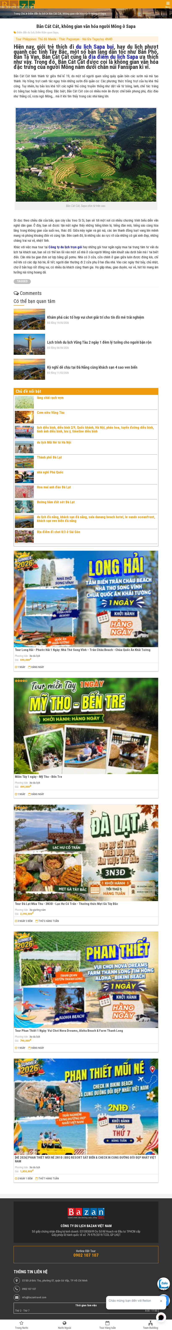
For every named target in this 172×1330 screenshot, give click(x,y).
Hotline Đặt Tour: (86, 1251)
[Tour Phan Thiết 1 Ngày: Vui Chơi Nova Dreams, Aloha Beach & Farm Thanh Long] (86, 980)
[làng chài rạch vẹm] (24, 402)
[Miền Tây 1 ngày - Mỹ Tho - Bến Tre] (86, 726)
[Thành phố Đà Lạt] (24, 462)
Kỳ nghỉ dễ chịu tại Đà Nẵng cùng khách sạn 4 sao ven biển (92, 367)
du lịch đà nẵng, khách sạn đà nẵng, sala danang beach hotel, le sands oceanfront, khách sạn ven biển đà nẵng (96, 519)
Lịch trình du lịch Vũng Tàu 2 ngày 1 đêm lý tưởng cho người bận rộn (99, 342)
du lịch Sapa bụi (95, 46)
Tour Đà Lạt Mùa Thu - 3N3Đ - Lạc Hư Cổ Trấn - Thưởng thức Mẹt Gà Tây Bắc (66, 904)
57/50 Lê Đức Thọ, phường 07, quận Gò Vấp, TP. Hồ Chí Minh (54, 1280)
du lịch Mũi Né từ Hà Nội (54, 442)
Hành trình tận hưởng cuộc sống (17, 7)
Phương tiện (21, 655)
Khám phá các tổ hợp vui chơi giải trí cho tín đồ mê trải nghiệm (95, 317)
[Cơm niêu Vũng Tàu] (24, 417)
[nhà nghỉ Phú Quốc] (24, 476)
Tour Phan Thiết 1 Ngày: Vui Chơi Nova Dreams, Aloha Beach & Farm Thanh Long (69, 1031)
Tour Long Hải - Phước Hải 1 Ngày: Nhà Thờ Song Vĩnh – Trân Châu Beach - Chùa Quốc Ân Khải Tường (82, 650)
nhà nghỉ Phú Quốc (50, 472)
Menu (167, 7)
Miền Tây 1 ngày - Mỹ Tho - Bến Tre (38, 777)
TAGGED (22, 281)
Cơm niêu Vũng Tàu (50, 413)
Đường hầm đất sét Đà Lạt (56, 502)
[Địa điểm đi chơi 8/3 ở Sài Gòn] (24, 536)
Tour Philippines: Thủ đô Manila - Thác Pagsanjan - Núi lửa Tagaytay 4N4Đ (64, 39)
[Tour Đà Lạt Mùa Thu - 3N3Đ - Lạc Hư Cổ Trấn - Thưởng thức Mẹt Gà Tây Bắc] (86, 853)
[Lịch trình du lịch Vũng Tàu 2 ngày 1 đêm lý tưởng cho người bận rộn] (29, 344)
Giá (16, 659)
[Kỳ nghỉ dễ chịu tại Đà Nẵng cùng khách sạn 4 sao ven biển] (29, 369)
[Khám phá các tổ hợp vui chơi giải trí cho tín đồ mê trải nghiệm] (29, 319)
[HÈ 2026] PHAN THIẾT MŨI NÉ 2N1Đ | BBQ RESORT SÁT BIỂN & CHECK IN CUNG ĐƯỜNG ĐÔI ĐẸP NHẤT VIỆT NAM (85, 1159)
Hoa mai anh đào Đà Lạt (54, 487)
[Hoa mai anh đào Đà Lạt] (24, 491)
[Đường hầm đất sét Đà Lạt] (24, 506)
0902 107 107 (29, 1289)
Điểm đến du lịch (26, 32)
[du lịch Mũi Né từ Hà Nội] (24, 447)
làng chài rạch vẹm (50, 398)
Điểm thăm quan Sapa (47, 32)
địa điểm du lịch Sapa (113, 57)
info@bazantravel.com (34, 1297)
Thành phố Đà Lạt (49, 457)
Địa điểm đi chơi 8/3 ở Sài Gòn (58, 532)
